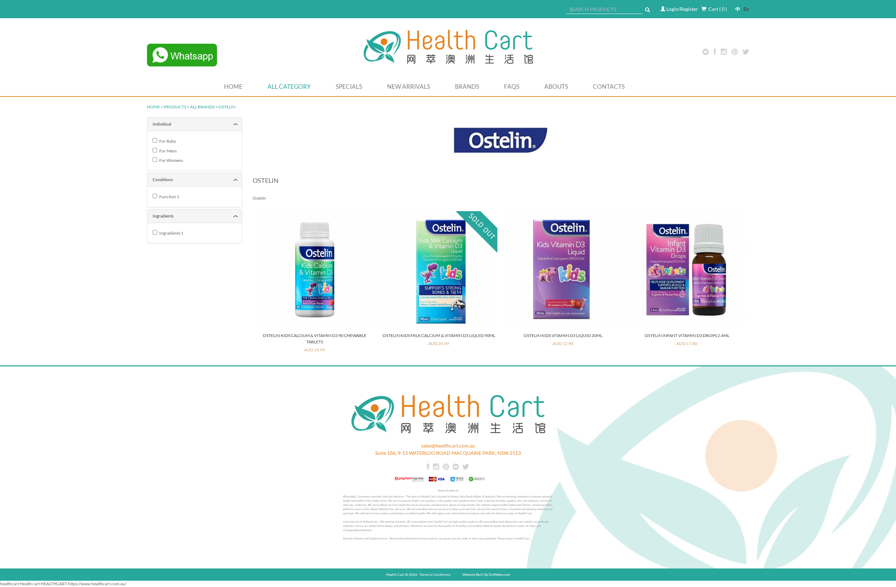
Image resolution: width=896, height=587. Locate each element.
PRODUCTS (175, 106)
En (744, 9)
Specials (349, 86)
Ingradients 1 (170, 233)
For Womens (170, 160)
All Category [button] (289, 86)
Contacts (609, 86)
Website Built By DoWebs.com (486, 574)
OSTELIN (227, 106)
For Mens (167, 150)
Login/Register (682, 9)
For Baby (167, 141)
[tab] (194, 124)
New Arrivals (408, 86)
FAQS (511, 86)
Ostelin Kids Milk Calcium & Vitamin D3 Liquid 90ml (439, 335)
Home (233, 86)
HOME (153, 106)
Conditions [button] (163, 179)
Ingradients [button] (163, 216)
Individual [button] (162, 124)
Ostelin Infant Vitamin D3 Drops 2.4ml (687, 335)
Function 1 (168, 196)
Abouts (556, 86)
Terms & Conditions (435, 574)
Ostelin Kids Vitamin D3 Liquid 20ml (563, 335)
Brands (467, 86)
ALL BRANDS (202, 106)
